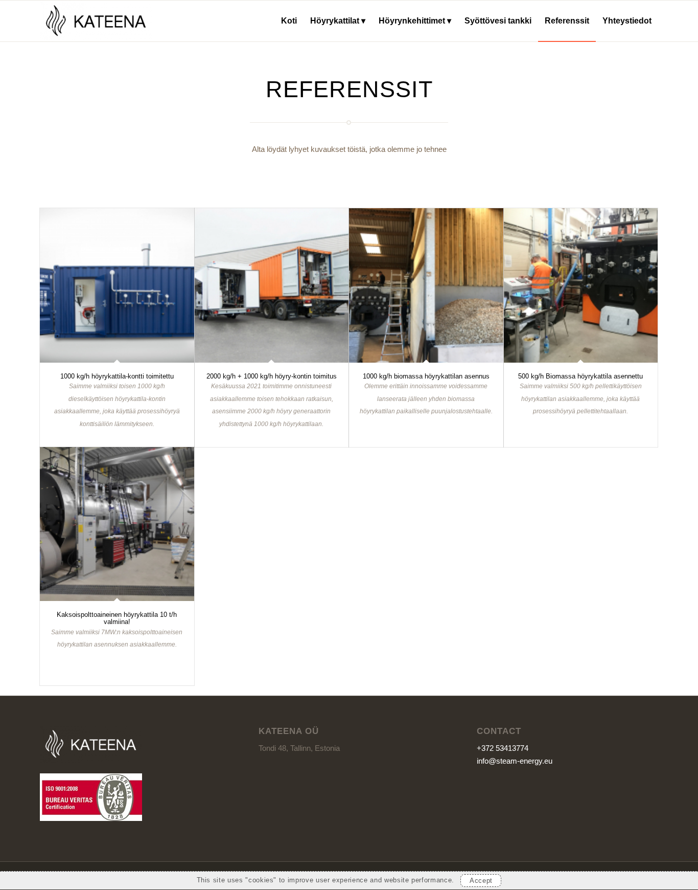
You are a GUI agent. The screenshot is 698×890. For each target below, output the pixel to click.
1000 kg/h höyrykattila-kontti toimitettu (117, 376)
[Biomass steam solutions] (96, 21)
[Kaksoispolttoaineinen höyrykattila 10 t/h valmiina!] (117, 524)
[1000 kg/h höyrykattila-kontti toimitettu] (117, 285)
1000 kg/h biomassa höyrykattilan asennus (426, 376)
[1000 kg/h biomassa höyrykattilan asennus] (426, 285)
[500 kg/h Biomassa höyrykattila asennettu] (581, 285)
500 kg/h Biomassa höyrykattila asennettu (580, 376)
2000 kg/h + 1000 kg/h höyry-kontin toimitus (271, 376)
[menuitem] (289, 21)
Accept (481, 881)
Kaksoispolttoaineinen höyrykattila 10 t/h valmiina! (117, 618)
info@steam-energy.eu (514, 760)
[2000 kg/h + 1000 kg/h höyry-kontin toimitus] (272, 285)
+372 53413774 (502, 748)
